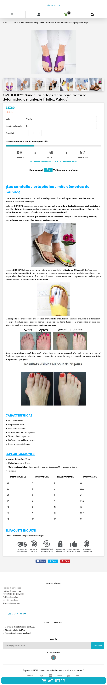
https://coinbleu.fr (76, 670)
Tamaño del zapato (14, 126)
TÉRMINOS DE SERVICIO (13, 594)
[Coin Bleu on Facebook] (53, 657)
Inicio (5, 22)
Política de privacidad (12, 588)
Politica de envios (10, 597)
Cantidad (10, 133)
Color (8, 119)
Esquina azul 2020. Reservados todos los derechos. (44, 670)
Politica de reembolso (12, 591)
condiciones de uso (11, 600)
